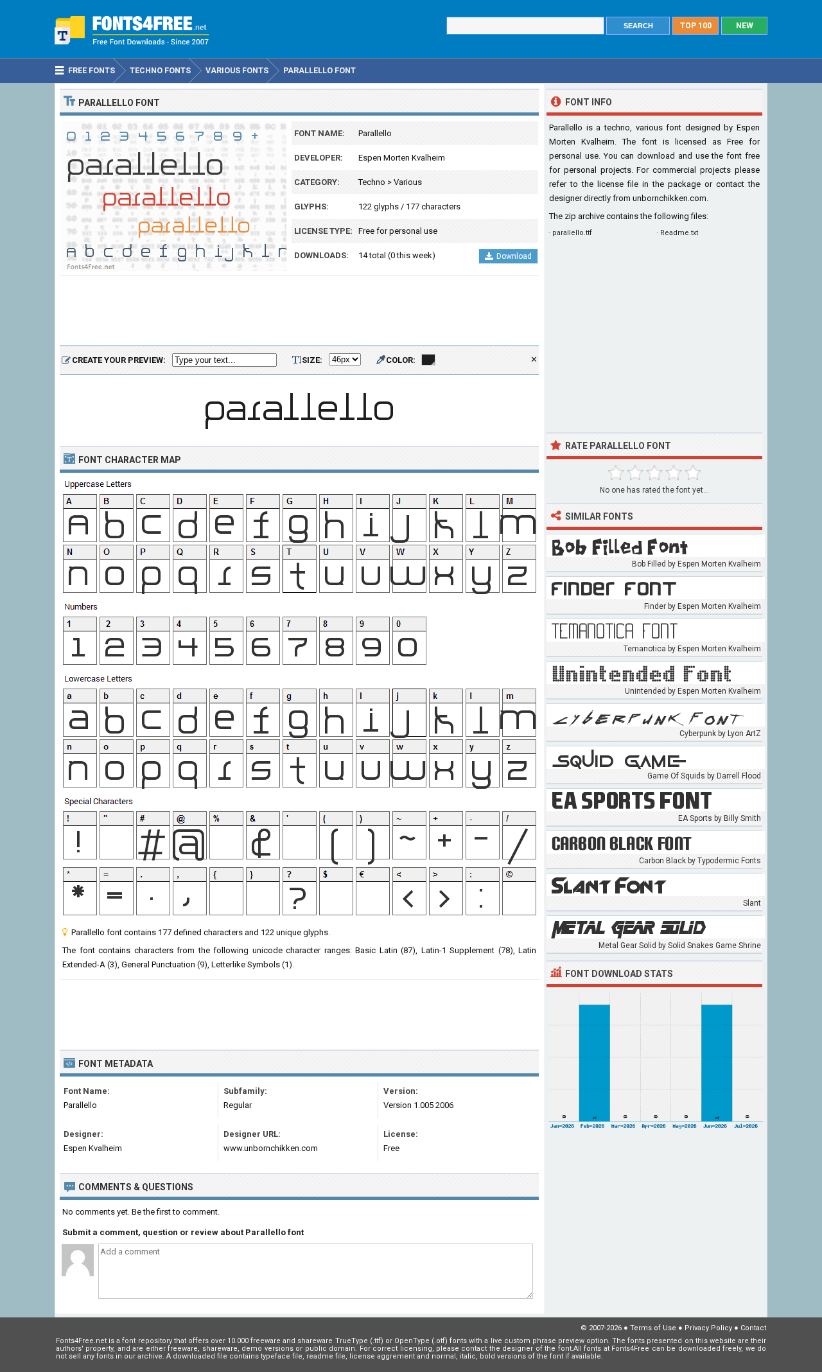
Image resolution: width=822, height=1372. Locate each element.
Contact (753, 1328)
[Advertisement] (299, 311)
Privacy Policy (708, 1328)
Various (408, 182)
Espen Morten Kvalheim (401, 158)
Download (514, 256)
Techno (371, 182)
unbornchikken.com (669, 198)
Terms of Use (653, 1328)
